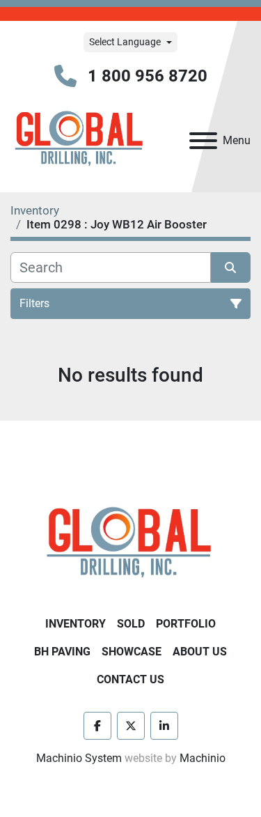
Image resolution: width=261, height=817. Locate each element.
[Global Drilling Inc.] (130, 543)
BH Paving (62, 651)
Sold (131, 623)
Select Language (125, 41)
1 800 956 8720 (147, 76)
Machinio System (79, 758)
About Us (200, 651)
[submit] (231, 267)
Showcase (131, 651)
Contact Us (130, 679)
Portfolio (186, 623)
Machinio (203, 758)
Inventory (75, 623)
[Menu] (203, 140)
